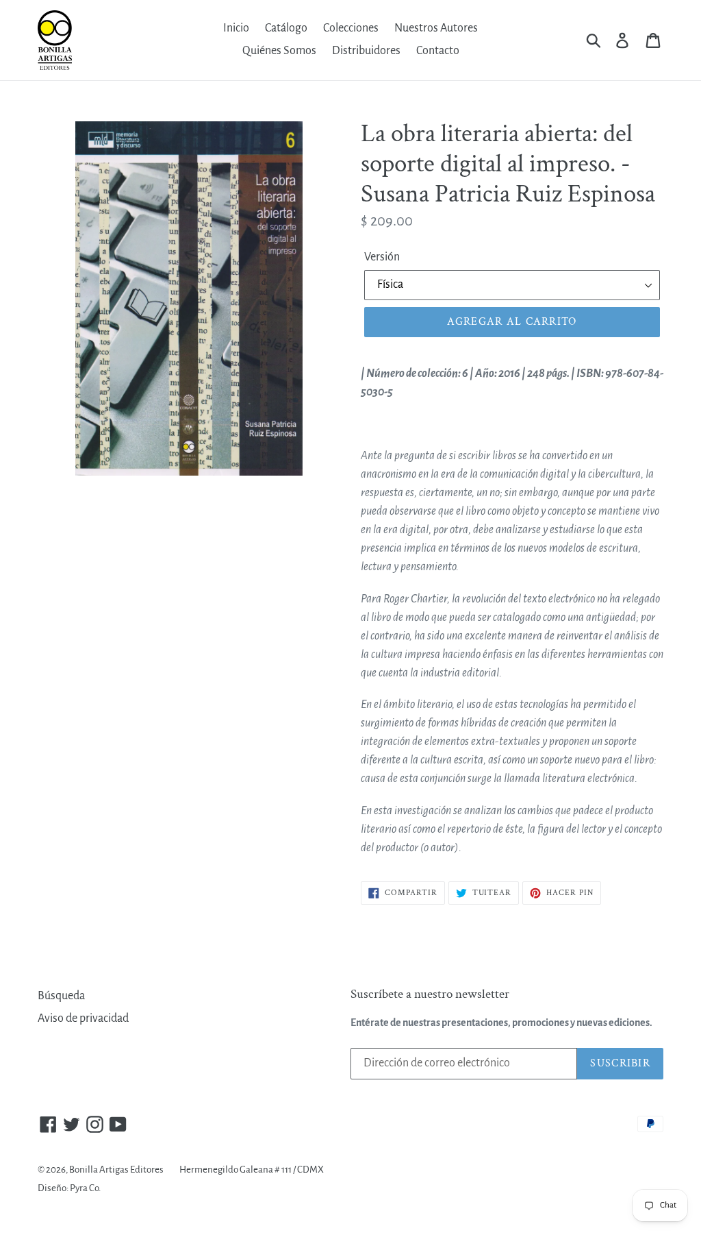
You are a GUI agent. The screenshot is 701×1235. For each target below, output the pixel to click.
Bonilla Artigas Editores (116, 1169)
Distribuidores (366, 51)
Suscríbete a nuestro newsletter (429, 995)
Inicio (236, 28)
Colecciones (351, 28)
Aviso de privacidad (83, 1018)
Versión (382, 257)
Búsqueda (61, 996)
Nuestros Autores (436, 28)
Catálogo (286, 28)
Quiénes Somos (279, 51)
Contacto (437, 51)
